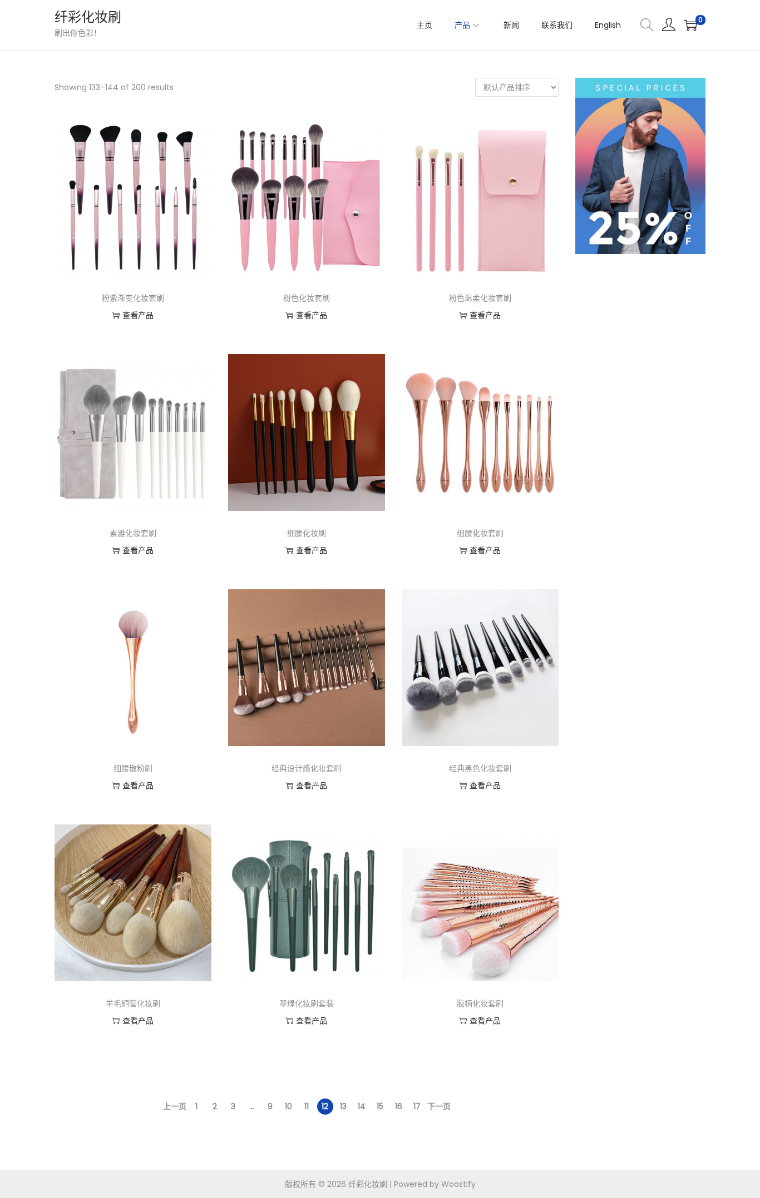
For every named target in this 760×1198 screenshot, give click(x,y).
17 (417, 1106)
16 (398, 1106)
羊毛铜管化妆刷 (133, 1003)
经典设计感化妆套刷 (307, 768)
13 (343, 1106)
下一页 (439, 1106)
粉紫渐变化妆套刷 (133, 298)
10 (288, 1106)
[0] (690, 25)
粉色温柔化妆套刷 (480, 298)
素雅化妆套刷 (133, 533)
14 (362, 1106)
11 (306, 1106)
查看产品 (138, 315)
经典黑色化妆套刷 (480, 768)
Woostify (458, 1184)
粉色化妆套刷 (306, 298)
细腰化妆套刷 (480, 533)
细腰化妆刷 (306, 533)
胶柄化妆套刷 (480, 1003)
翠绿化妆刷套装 (306, 1003)
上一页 (174, 1106)
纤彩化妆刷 (88, 17)
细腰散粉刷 (132, 768)
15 (380, 1106)
